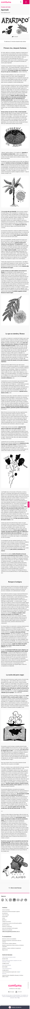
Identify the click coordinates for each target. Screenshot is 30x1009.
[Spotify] (25, 900)
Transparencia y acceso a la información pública (12, 923)
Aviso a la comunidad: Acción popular (10, 928)
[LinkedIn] (14, 900)
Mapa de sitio (5, 949)
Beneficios (4, 919)
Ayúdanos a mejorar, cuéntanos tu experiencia (11, 948)
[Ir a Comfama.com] (15, 986)
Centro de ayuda (5, 914)
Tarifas (3, 918)
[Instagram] (10, 900)
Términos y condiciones (7, 926)
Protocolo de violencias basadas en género (11, 911)
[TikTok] (21, 900)
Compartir (16, 36)
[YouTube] (18, 900)
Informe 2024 (5, 916)
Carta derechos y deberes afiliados (9, 943)
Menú (26, 2)
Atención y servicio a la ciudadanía (9, 938)
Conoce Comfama (6, 909)
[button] (6, 2)
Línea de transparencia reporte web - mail (10, 971)
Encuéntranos (5, 913)
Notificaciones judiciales (7, 929)
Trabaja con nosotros (6, 921)
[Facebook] (2, 900)
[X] (6, 900)
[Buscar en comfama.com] (20, 2)
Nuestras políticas (6, 924)
